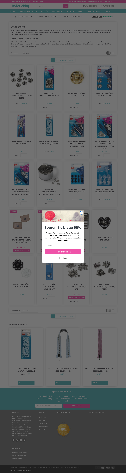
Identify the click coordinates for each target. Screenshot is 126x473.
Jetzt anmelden (63, 252)
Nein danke (63, 258)
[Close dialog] (81, 212)
